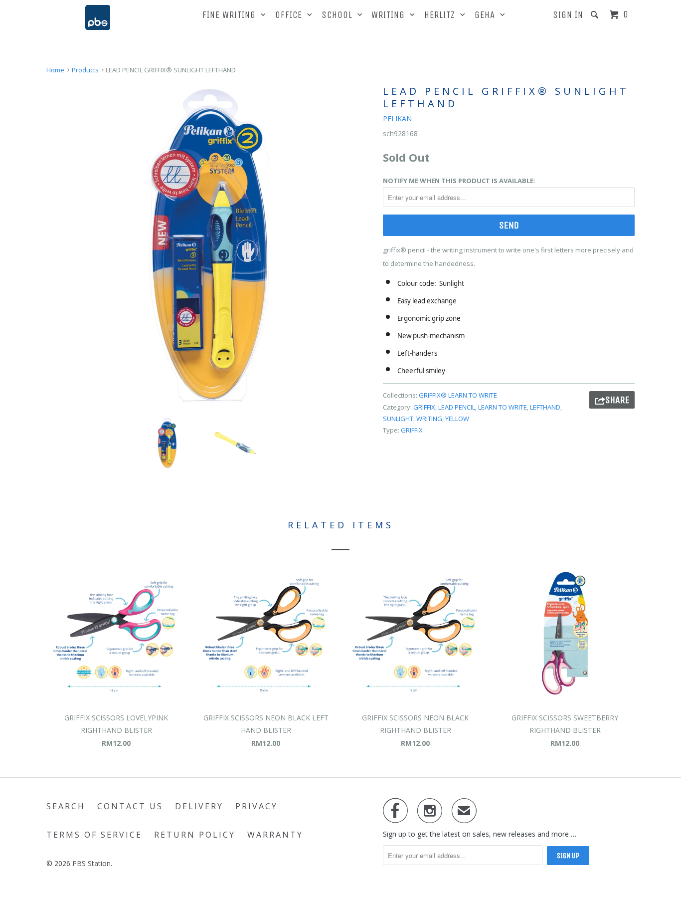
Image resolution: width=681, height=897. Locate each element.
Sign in (568, 14)
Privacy (256, 806)
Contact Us (130, 806)
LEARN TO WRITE (502, 407)
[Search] (596, 14)
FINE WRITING (231, 14)
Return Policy (194, 834)
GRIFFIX (424, 407)
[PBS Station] (98, 17)
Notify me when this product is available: (459, 180)
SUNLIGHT (398, 418)
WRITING (390, 14)
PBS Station (91, 863)
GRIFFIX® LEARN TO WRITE (458, 395)
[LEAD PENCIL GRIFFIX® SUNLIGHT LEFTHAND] (209, 246)
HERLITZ (442, 14)
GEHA (487, 14)
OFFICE (291, 14)
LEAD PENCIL (456, 407)
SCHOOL (339, 14)
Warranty (275, 834)
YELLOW (457, 418)
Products (85, 69)
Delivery (199, 806)
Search (65, 806)
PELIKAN (397, 118)
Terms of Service (94, 834)
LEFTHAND (545, 407)
